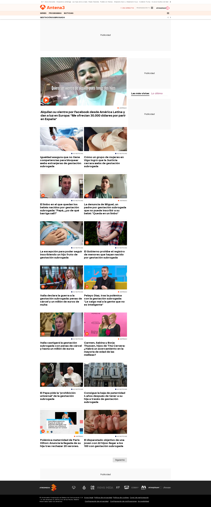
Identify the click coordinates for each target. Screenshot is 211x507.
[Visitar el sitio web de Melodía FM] (143, 487)
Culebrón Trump (144, 2)
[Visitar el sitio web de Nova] (101, 487)
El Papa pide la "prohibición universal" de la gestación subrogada (58, 395)
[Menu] (168, 13)
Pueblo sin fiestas (106, 2)
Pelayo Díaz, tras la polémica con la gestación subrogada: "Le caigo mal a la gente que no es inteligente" (104, 300)
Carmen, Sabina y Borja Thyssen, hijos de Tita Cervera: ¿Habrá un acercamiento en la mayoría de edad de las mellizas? (104, 348)
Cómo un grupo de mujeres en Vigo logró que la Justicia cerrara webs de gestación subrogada (104, 162)
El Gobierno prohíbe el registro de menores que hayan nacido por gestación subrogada (104, 254)
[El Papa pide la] (61, 375)
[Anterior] (41, 2)
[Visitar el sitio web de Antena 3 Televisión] (75, 487)
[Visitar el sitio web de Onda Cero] (126, 487)
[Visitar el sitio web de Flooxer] (167, 487)
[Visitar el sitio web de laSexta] (84, 487)
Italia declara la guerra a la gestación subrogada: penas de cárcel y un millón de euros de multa (61, 300)
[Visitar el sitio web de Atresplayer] (155, 487)
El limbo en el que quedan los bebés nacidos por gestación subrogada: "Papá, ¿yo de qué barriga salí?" (59, 209)
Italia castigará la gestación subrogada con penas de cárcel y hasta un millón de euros (61, 345)
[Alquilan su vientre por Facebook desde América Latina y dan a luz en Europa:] (84, 81)
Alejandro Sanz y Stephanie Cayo (126, 2)
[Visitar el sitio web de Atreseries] (118, 487)
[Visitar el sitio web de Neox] (92, 487)
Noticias (68, 13)
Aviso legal (88, 497)
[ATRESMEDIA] (48, 487)
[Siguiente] (170, 2)
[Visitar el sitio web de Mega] (109, 487)
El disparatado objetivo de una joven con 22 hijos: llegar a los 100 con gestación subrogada (104, 443)
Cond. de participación (139, 497)
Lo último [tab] (157, 93)
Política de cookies (121, 497)
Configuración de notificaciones (123, 501)
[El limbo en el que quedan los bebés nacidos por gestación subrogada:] (61, 186)
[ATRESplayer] (163, 8)
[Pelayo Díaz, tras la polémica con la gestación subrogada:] (105, 277)
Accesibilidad (143, 501)
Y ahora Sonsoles (49, 2)
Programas (55, 13)
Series (43, 13)
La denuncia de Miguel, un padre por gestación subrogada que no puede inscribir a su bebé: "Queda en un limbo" (105, 209)
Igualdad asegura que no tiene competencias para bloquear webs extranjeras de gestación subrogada (60, 162)
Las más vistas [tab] (140, 93)
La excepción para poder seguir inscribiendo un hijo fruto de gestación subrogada (61, 254)
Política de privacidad (103, 497)
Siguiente (120, 460)
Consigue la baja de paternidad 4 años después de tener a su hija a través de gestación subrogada (104, 397)
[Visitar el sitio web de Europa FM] (135, 487)
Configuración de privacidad (96, 501)
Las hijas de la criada (79, 2)
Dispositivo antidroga (64, 2)
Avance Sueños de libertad (161, 2)
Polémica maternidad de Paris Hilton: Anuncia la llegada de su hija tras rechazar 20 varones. (60, 443)
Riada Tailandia (94, 2)
